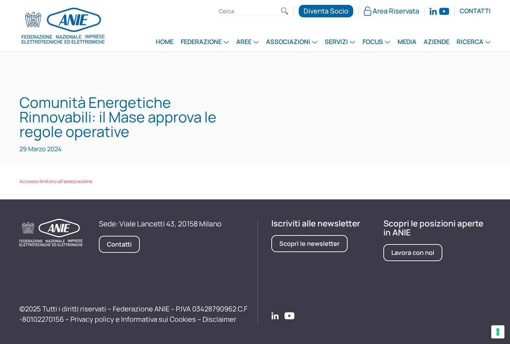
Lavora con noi (412, 252)
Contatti (475, 11)
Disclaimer (219, 319)
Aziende (436, 42)
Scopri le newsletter (309, 243)
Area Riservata (396, 11)
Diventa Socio (326, 11)
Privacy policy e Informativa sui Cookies (133, 319)
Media (407, 42)
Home (164, 42)
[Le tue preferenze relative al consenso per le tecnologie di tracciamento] (497, 331)
